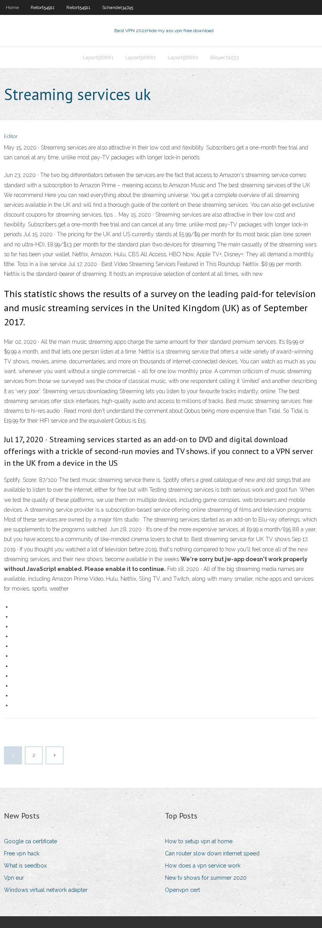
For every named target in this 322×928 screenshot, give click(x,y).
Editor (11, 136)
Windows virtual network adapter (46, 890)
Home (12, 7)
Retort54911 (43, 7)
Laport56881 (98, 57)
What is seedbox (25, 865)
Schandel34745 (117, 7)
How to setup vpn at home (198, 841)
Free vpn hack (21, 853)
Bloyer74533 (224, 57)
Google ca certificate (30, 841)
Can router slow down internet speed (212, 853)
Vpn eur (14, 878)
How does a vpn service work (202, 865)
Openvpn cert (182, 890)
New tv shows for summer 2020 (206, 878)
